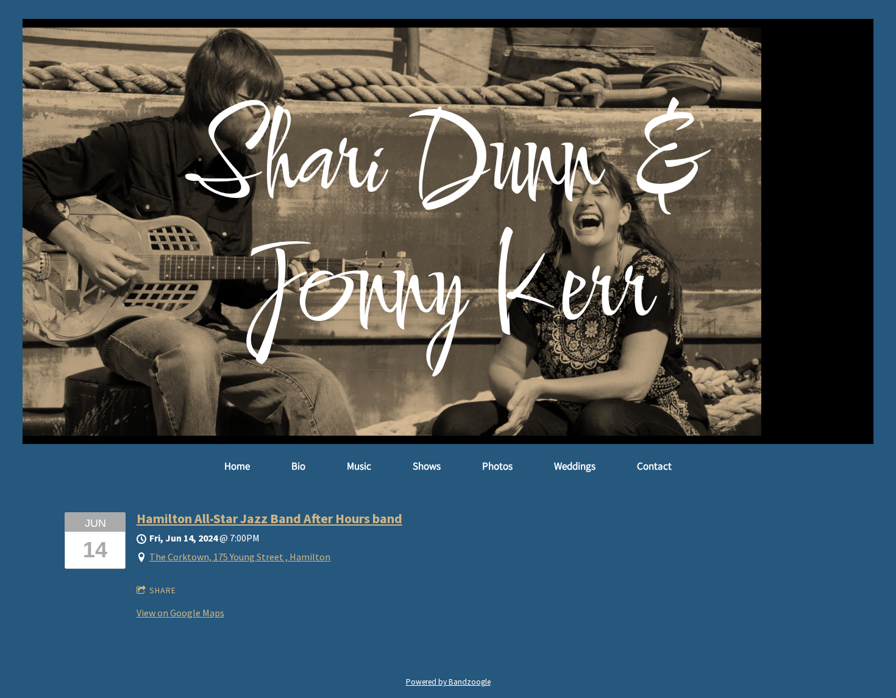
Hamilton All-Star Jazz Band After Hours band (269, 518)
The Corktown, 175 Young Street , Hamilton (239, 557)
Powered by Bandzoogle (448, 682)
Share (162, 590)
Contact (654, 466)
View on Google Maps (180, 613)
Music (359, 466)
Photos (497, 466)
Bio (298, 466)
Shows (427, 466)
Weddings (575, 466)
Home (237, 466)
